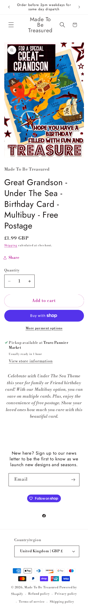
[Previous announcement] (9, 7)
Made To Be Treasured (41, 587)
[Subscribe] (73, 479)
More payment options (44, 328)
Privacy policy (66, 594)
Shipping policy (62, 602)
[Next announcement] (79, 7)
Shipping (10, 245)
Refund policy (39, 594)
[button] (11, 25)
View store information (31, 361)
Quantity (12, 270)
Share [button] (14, 257)
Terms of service (32, 602)
